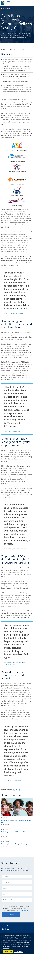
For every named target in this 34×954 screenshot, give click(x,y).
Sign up (16, 914)
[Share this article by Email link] (19, 790)
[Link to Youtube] (8, 929)
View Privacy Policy (22, 910)
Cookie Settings (18, 951)
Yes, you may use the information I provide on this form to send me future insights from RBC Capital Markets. (16, 908)
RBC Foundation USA (6, 8)
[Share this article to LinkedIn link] (14, 790)
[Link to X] (5, 929)
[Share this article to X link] (17, 790)
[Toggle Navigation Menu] (31, 3)
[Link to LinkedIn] (3, 929)
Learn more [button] (6, 948)
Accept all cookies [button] (8, 951)
